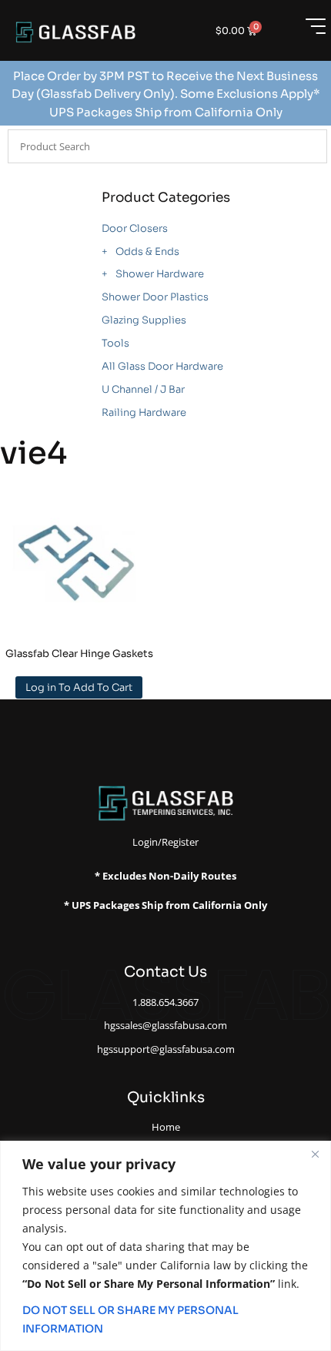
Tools (115, 343)
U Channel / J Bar (143, 389)
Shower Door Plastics (155, 296)
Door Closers (135, 228)
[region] (165, 1246)
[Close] (315, 1154)
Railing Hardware (144, 412)
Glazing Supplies (144, 320)
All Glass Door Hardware (162, 366)
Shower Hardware (159, 273)
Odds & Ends (147, 251)
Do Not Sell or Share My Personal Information (130, 1319)
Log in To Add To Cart (78, 687)
